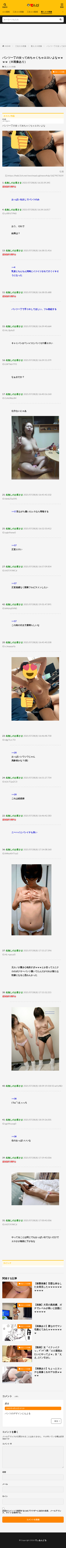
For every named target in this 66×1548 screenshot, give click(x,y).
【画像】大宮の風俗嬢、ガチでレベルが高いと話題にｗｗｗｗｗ (48, 1308)
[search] (61, 19)
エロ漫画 (6, 12)
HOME (8, 46)
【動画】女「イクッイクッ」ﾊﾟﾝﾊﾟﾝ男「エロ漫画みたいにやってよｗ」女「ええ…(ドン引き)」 (48, 1352)
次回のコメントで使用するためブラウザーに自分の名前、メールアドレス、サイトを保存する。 (31, 1512)
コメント (7, 1444)
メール (5, 1484)
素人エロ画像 (46, 12)
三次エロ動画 (32, 12)
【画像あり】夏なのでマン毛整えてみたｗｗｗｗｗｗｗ (48, 1329)
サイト (5, 1496)
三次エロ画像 (18, 12)
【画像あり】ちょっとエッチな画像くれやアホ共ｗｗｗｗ (48, 1372)
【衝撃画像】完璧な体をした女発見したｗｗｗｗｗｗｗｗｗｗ (48, 1287)
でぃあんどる (41, 1540)
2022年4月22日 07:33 (15, 1408)
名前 (4, 1472)
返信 (56, 1421)
